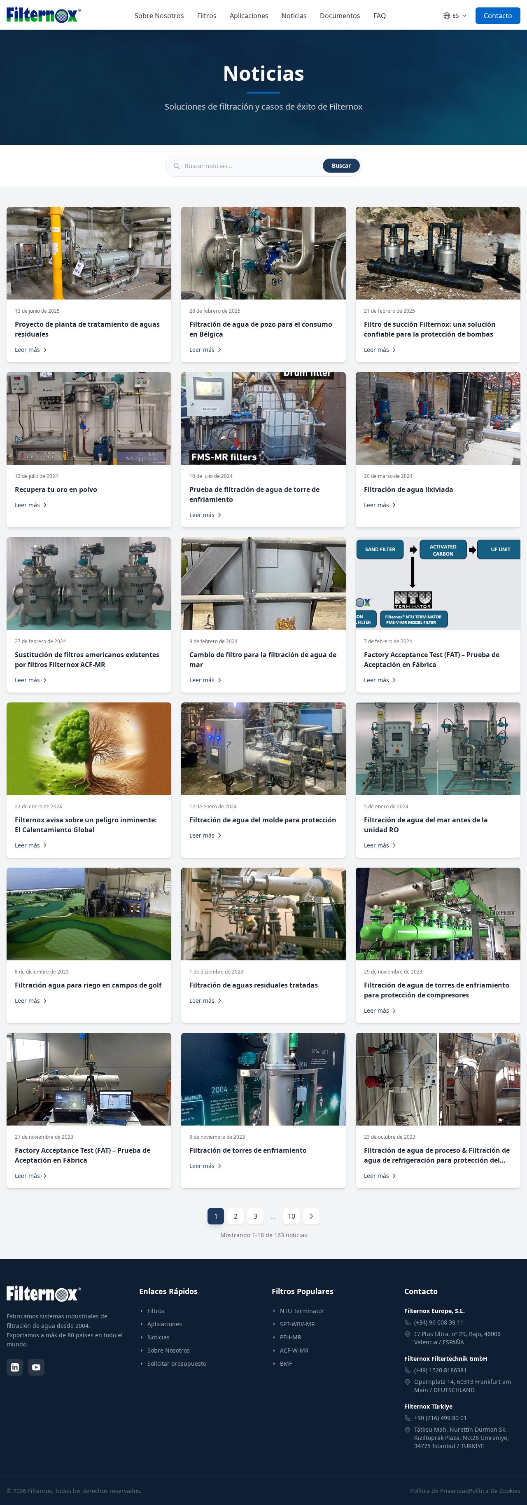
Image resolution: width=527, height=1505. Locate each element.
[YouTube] (36, 1367)
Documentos (340, 15)
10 (291, 1216)
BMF (286, 1363)
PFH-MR (290, 1337)
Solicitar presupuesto (176, 1363)
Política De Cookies (494, 1491)
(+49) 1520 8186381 (440, 1370)
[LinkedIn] (15, 1367)
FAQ (379, 15)
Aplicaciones (249, 15)
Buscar (341, 165)
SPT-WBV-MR (297, 1324)
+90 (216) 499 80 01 (440, 1418)
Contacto (498, 15)
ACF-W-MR (294, 1350)
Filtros (207, 15)
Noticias (294, 15)
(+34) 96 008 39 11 (439, 1322)
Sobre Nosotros (159, 15)
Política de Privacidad (439, 1491)
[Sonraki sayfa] (311, 1216)
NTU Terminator (302, 1311)
